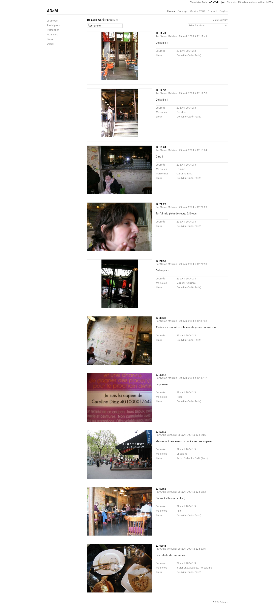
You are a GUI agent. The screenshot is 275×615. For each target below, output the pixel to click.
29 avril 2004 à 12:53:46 (192, 548)
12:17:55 (161, 90)
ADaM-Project (217, 2)
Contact (212, 11)
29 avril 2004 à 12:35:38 (193, 321)
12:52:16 (161, 432)
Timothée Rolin (199, 2)
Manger (181, 283)
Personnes (53, 30)
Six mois (231, 2)
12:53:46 (161, 545)
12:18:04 (161, 147)
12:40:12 (161, 375)
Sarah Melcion (168, 36)
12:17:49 (161, 33)
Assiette (193, 567)
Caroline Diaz (184, 173)
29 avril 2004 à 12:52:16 (192, 435)
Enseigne (182, 453)
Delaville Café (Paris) (100, 20)
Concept (182, 11)
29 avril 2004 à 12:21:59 (193, 264)
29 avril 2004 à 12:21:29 (193, 207)
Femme (181, 169)
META (269, 2)
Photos (171, 11)
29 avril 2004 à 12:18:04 (193, 150)
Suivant (223, 20)
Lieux (50, 39)
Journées (52, 20)
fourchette (182, 567)
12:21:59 (161, 261)
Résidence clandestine (251, 2)
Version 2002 (197, 11)
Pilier (180, 510)
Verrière (190, 283)
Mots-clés (52, 34)
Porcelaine (206, 567)
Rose (180, 397)
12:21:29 (161, 204)
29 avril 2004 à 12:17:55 (193, 93)
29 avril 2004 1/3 (186, 449)
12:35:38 (161, 318)
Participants (54, 25)
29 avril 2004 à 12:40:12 (193, 378)
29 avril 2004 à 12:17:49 (193, 36)
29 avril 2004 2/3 (186, 50)
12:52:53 (161, 488)
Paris (180, 458)
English (223, 11)
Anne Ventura (168, 435)
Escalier (181, 112)
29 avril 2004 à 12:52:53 (192, 491)
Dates (50, 43)
